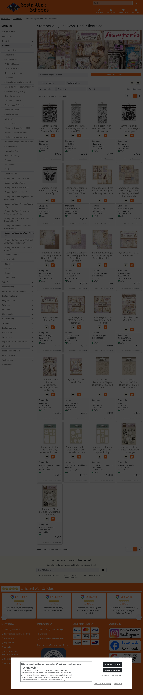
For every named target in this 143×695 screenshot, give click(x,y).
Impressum (118, 684)
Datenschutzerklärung (102, 684)
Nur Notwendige (112, 670)
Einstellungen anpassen (113, 675)
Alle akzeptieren (112, 664)
